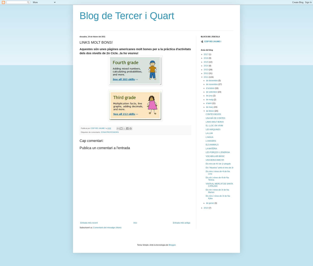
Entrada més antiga (181, 223)
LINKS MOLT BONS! (215, 122)
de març (210, 107)
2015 (206, 62)
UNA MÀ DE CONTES (215, 118)
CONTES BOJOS (213, 114)
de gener (210, 203)
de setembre (212, 92)
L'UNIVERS (211, 141)
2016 (206, 58)
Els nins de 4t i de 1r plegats (218, 164)
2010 (206, 208)
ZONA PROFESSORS (110, 132)
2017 (206, 54)
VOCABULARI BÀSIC (215, 156)
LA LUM (209, 133)
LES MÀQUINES (213, 129)
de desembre (212, 80)
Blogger (172, 245)
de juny (209, 96)
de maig (210, 99)
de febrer (210, 111)
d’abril (209, 103)
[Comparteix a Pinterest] (130, 128)
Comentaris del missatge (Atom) (107, 227)
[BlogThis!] (121, 128)
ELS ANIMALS (212, 145)
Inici (135, 223)
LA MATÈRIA (211, 148)
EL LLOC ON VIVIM (214, 126)
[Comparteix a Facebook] (127, 128)
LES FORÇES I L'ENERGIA (218, 152)
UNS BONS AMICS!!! (215, 160)
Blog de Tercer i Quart (127, 15)
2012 (206, 73)
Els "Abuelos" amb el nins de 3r (219, 168)
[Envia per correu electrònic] (118, 128)
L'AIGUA (209, 137)
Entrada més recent (89, 223)
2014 (206, 66)
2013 (206, 70)
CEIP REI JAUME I (212, 41)
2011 (206, 77)
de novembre (212, 84)
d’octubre (210, 88)
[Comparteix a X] (124, 128)
